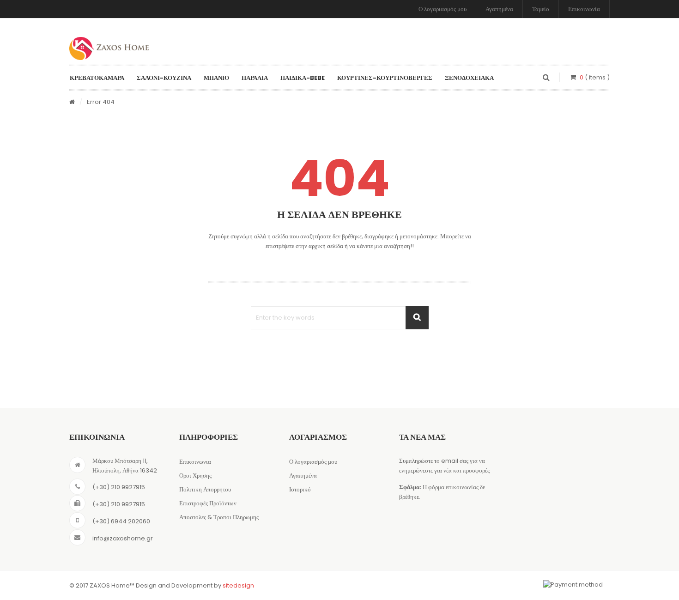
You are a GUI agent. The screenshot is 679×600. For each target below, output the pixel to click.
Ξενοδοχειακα (469, 77)
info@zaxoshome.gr (122, 538)
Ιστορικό (300, 489)
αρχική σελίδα (326, 246)
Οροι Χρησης (195, 475)
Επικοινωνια (195, 461)
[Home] (72, 102)
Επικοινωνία (584, 9)
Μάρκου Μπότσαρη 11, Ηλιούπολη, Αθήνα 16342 (124, 465)
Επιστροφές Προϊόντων (207, 503)
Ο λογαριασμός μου (442, 9)
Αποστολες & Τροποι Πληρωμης (219, 517)
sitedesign (238, 585)
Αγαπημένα (499, 9)
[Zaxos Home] (109, 48)
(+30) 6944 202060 (121, 521)
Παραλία (255, 77)
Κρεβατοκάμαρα (97, 77)
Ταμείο (540, 9)
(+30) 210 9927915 (118, 487)
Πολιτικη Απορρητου (205, 489)
